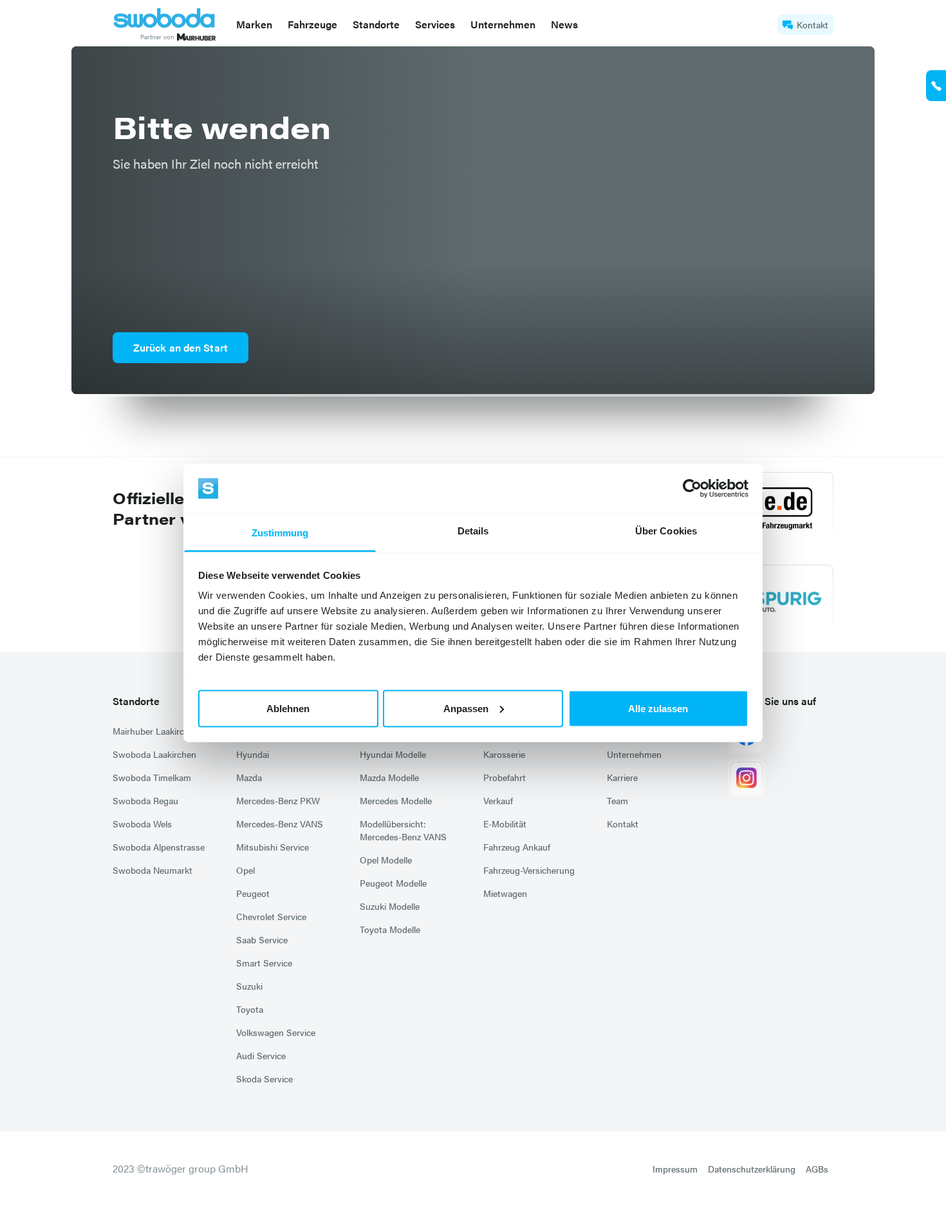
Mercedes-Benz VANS (279, 823)
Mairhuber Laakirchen (156, 730)
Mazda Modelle (389, 777)
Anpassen (465, 707)
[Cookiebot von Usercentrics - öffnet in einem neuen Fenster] (692, 488)
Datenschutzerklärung (751, 1168)
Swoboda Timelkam (152, 777)
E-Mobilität (504, 823)
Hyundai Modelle (393, 754)
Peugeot (253, 893)
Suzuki (249, 985)
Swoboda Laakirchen (154, 754)
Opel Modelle (386, 859)
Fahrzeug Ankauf (516, 846)
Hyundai (252, 754)
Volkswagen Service (275, 1032)
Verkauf (498, 800)
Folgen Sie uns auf (773, 700)
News (564, 24)
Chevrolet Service (271, 916)
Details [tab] (473, 530)
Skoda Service (264, 1078)
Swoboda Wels (142, 823)
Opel (245, 869)
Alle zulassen (658, 707)
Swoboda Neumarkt (152, 869)
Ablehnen (288, 707)
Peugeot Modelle (393, 882)
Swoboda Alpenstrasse (159, 846)
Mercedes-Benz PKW (278, 800)
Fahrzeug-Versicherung (529, 869)
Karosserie (504, 754)
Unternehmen (634, 754)
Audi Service (261, 1055)
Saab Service (262, 939)
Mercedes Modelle (396, 800)
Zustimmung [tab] (280, 532)
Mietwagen (505, 893)
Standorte (136, 700)
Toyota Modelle (390, 929)
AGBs (817, 1168)
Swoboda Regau (145, 800)
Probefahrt (504, 777)
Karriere (622, 777)
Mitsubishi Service (272, 846)
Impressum (675, 1168)
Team (617, 800)
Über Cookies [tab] (666, 530)
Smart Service (264, 962)
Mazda (249, 777)
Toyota (249, 1009)
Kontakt (812, 24)
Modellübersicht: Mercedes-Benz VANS (403, 830)
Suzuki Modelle (390, 906)
